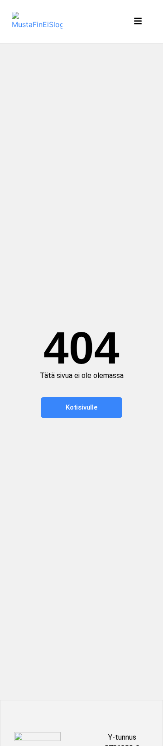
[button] (139, 21)
